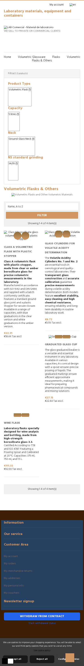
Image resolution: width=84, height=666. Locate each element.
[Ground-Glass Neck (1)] (21, 139)
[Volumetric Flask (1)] (19, 89)
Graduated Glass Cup (61, 344)
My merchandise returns (18, 571)
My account (11, 556)
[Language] (74, 5)
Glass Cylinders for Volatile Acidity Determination (60, 248)
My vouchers (11, 593)
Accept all (15, 659)
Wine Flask (12, 423)
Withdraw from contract (42, 616)
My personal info (14, 585)
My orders (10, 563)
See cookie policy (42, 651)
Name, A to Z (42, 206)
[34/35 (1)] (13, 163)
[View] (17, 236)
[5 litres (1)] (14, 114)
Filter (42, 215)
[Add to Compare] (25, 236)
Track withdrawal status (42, 623)
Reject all (42, 659)
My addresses (12, 578)
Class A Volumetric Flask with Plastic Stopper (18, 251)
